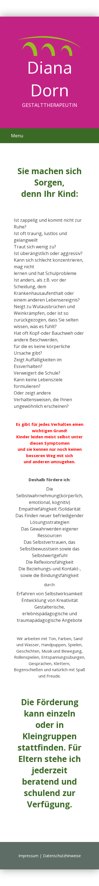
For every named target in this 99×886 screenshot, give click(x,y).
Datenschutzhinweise (62, 855)
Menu (17, 136)
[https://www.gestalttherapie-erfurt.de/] (49, 46)
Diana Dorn (49, 78)
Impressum (28, 855)
